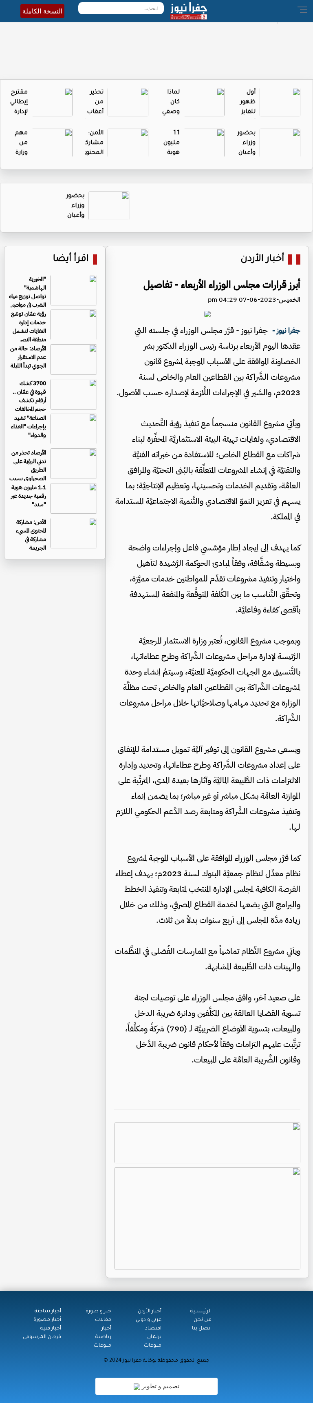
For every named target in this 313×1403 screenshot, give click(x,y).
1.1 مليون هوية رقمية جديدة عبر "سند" (28, 496)
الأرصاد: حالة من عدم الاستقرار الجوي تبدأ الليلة (28, 357)
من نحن (203, 1320)
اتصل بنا (202, 1329)
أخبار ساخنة (48, 1311)
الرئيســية (201, 1311)
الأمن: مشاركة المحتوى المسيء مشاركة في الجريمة (31, 535)
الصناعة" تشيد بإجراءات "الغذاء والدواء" (28, 426)
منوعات (152, 1346)
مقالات (103, 1320)
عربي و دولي (148, 1320)
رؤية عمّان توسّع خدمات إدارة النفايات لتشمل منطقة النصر (28, 327)
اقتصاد (153, 1329)
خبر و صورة (98, 1311)
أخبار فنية (50, 1329)
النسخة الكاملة (42, 11)
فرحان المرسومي (42, 1337)
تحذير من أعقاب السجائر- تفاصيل (92, 112)
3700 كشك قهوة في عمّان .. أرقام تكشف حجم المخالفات (29, 396)
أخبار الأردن (262, 259)
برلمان (154, 1337)
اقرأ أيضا (71, 259)
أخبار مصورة (47, 1320)
